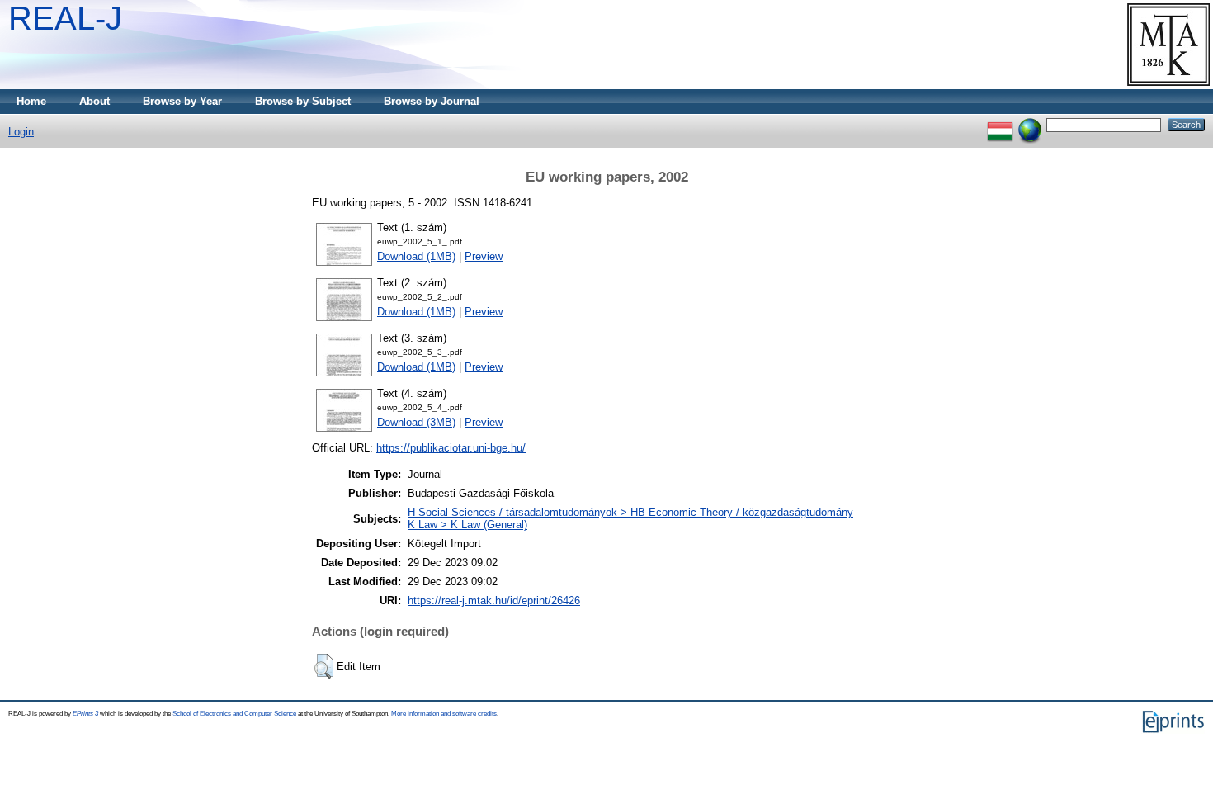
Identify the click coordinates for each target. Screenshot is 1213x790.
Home (31, 101)
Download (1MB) (416, 256)
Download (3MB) (416, 422)
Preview (484, 256)
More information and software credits (444, 713)
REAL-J (65, 18)
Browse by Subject (303, 101)
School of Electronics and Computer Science (234, 713)
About (94, 101)
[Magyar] (1000, 124)
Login (21, 131)
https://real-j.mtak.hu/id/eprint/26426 (494, 600)
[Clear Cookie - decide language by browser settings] (1030, 124)
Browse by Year (182, 101)
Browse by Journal (431, 101)
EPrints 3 (85, 713)
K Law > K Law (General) (467, 524)
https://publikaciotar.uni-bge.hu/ (451, 448)
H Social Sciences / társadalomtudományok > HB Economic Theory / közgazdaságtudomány (630, 512)
